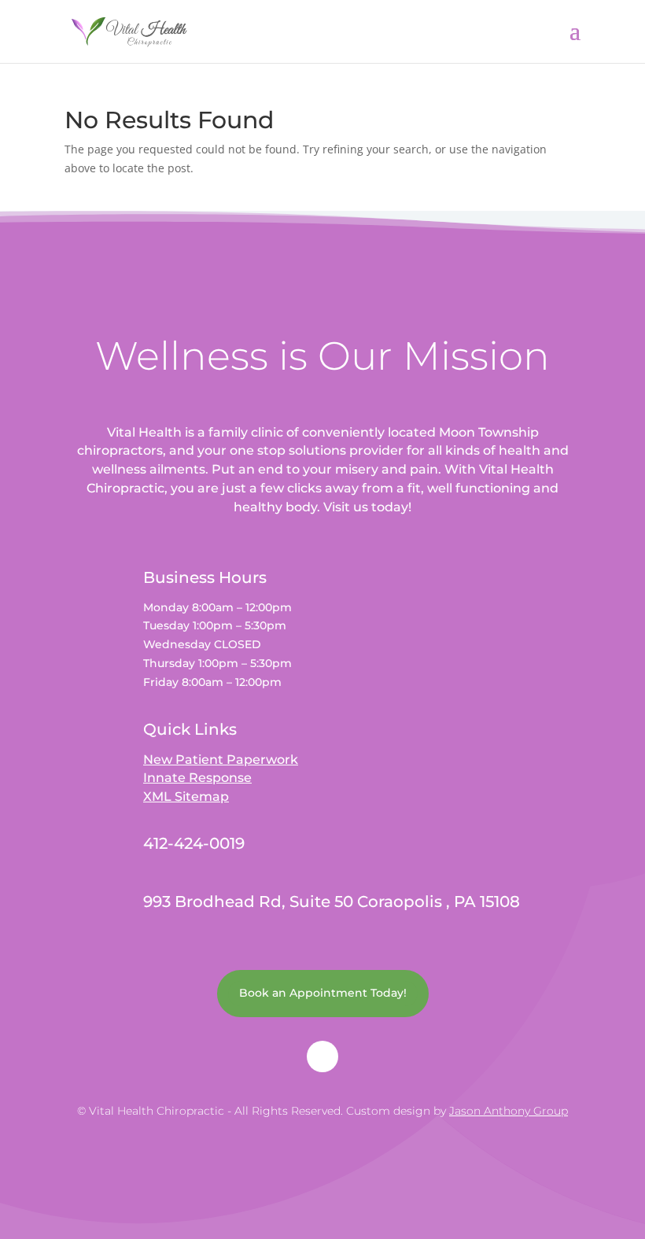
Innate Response (197, 777)
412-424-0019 (194, 843)
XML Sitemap (186, 796)
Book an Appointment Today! (323, 993)
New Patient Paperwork (220, 759)
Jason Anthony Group (508, 1111)
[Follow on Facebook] (322, 1056)
